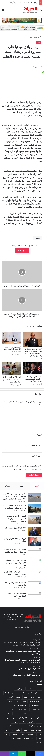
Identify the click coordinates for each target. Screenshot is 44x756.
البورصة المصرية (36, 705)
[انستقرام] (19, 627)
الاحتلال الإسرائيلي (35, 701)
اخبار (39, 697)
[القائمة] (3, 11)
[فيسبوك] (27, 627)
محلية (19, 738)
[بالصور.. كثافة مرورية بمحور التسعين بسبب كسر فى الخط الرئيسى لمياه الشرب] (34, 519)
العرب (32, 718)
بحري (14, 718)
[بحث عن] (41, 11)
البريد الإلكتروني (36, 445)
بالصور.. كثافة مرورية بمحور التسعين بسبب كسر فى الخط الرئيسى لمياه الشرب (16, 518)
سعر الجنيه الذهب (12, 726)
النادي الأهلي (23, 718)
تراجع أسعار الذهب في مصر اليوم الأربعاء (24, 2)
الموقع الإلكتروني (36, 456)
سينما (25, 730)
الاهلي (10, 701)
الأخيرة (22, 486)
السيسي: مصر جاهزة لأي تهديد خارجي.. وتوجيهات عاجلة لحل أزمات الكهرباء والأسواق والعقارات (33, 352)
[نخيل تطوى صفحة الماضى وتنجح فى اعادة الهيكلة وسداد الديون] (34, 508)
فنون (39, 734)
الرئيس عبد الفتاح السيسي (19, 709)
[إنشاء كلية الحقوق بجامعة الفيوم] (34, 531)
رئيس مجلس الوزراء (34, 726)
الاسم (39, 435)
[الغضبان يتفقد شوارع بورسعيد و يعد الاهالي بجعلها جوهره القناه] (34, 552)
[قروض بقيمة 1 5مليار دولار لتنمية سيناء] (34, 541)
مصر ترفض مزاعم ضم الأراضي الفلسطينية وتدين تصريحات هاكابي (33, 378)
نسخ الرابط (22, 251)
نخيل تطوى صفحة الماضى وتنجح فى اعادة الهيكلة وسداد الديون (14, 506)
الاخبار (24, 701)
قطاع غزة (15, 734)
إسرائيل (14, 693)
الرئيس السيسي (36, 709)
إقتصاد (7, 693)
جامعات (22, 722)
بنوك (7, 718)
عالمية (18, 730)
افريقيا (26, 697)
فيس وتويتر (30, 734)
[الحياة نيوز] (30, 10)
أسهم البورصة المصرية (34, 693)
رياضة (23, 726)
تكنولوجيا (31, 722)
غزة (12, 730)
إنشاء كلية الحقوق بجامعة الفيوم (15, 528)
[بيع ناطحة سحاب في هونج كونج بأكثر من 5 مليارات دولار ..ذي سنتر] (34, 563)
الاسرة (17, 701)
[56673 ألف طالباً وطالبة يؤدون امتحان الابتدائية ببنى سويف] (34, 575)
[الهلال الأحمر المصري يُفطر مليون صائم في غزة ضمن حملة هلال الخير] (11, 368)
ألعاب (22, 693)
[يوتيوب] (22, 627)
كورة (6, 734)
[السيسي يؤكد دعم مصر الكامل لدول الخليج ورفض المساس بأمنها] (11, 338)
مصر (31, 37)
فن (6, 730)
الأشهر (36, 486)
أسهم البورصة (19, 689)
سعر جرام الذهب (36, 730)
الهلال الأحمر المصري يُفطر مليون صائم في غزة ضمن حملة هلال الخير (11, 379)
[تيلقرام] (16, 627)
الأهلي (11, 697)
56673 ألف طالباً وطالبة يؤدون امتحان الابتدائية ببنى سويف (15, 573)
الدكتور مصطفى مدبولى (20, 705)
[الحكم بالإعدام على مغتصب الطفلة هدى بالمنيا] (34, 596)
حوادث (15, 722)
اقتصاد (18, 697)
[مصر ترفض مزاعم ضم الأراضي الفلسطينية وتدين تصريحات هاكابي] (32, 368)
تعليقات (8, 486)
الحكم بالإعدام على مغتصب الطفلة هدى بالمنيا (16, 594)
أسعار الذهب (30, 689)
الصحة (9, 713)
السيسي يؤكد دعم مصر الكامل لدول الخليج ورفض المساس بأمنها (12, 349)
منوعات (38, 742)
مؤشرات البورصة (29, 738)
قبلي (22, 734)
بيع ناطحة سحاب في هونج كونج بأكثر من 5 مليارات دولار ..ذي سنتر (15, 562)
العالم (39, 718)
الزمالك (38, 713)
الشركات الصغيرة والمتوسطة (24, 713)
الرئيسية (37, 37)
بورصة (39, 722)
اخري (32, 697)
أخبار (39, 689)
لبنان (39, 738)
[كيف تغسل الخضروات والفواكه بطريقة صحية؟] (34, 585)
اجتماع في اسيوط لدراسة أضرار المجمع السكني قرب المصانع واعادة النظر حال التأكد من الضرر (14, 496)
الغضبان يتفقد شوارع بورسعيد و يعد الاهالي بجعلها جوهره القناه (15, 550)
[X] (24, 627)
